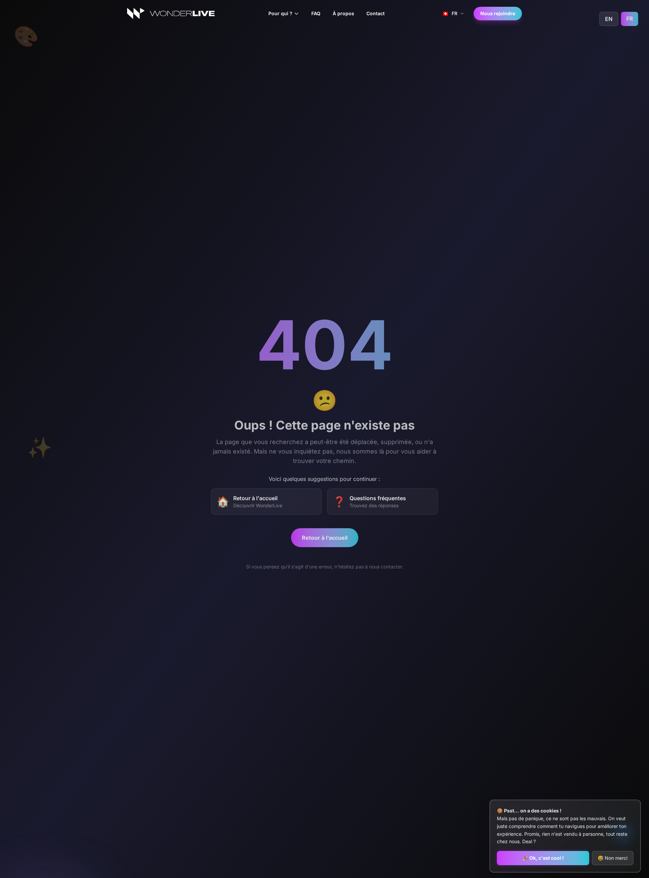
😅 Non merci (613, 858)
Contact (375, 13)
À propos (343, 13)
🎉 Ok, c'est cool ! (543, 858)
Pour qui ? (280, 13)
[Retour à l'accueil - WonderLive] (171, 13)
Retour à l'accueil (324, 536)
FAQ (315, 13)
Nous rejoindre (497, 13)
